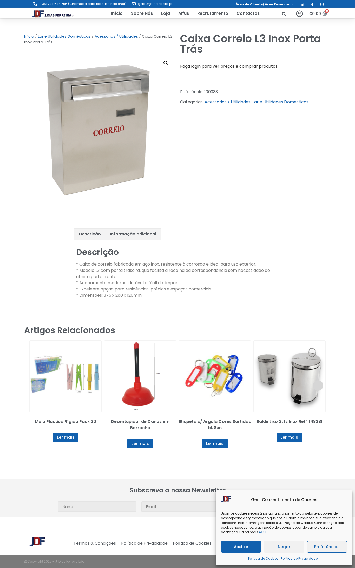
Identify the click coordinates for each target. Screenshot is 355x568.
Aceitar (241, 547)
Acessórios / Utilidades (116, 36)
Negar (284, 547)
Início (29, 36)
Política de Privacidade (299, 558)
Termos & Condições (95, 543)
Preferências (327, 547)
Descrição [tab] (90, 234)
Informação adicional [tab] (133, 234)
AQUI (262, 532)
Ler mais (65, 437)
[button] (165, 13)
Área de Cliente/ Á (251, 4)
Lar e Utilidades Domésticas (64, 36)
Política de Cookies (263, 558)
